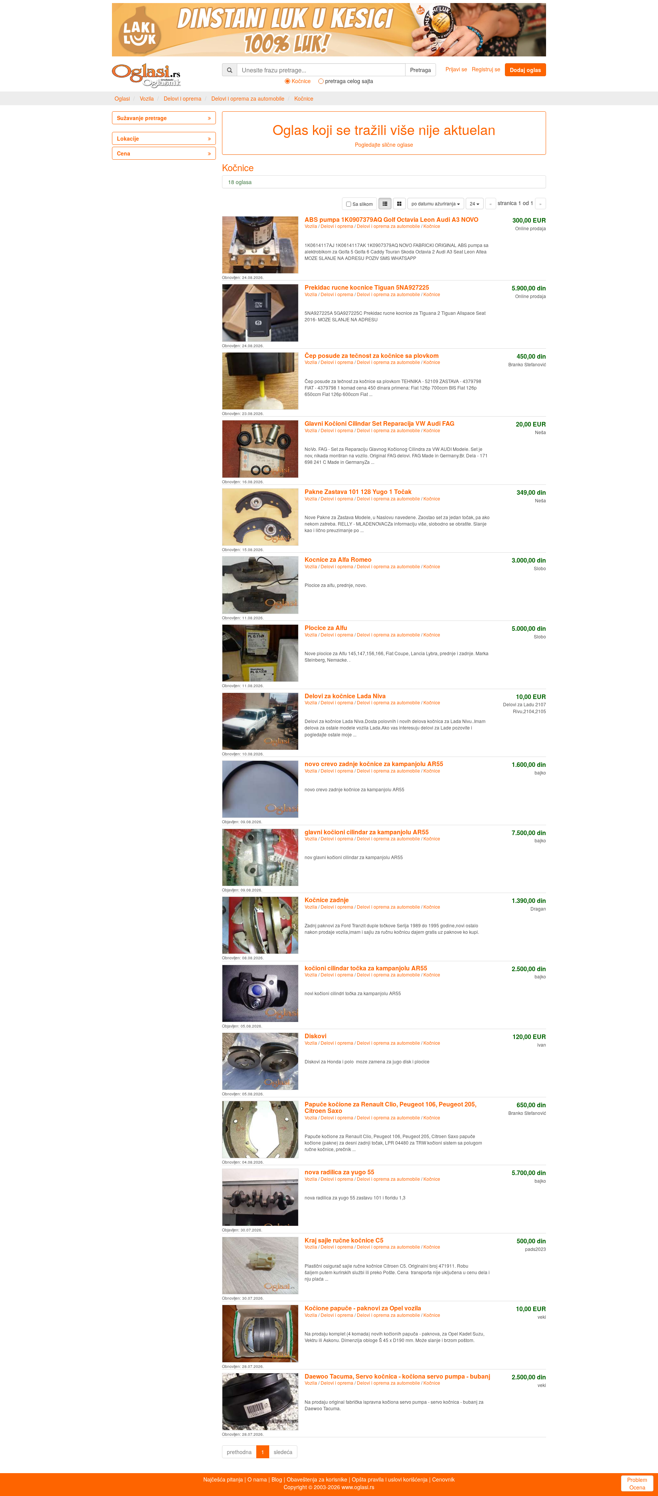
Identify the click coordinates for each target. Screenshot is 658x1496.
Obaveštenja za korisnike (317, 1479)
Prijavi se (456, 69)
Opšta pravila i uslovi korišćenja (390, 1479)
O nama (257, 1479)
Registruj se (486, 69)
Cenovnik (443, 1479)
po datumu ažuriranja (434, 203)
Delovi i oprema (182, 98)
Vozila (147, 98)
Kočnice (303, 98)
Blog (277, 1479)
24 (473, 203)
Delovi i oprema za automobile (247, 98)
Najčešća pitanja (223, 1479)
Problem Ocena (637, 1483)
